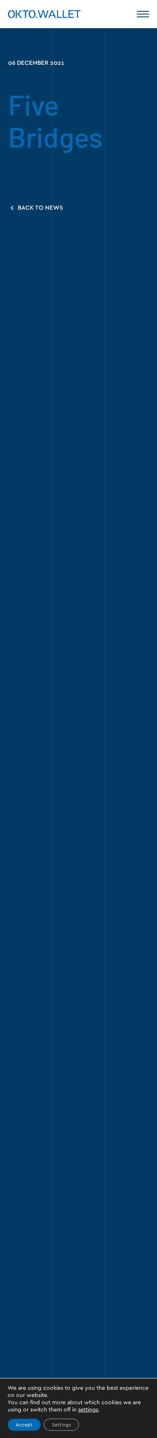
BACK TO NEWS (39, 208)
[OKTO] (44, 14)
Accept (24, 1424)
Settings (61, 1424)
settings (88, 1410)
